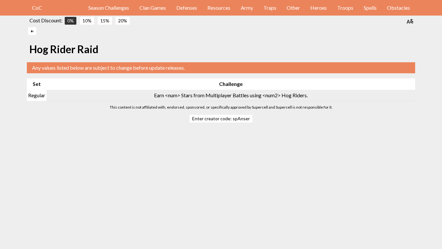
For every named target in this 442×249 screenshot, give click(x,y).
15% (104, 20)
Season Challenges (108, 8)
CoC (37, 8)
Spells (370, 8)
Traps (269, 8)
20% (122, 20)
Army (247, 8)
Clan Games (152, 8)
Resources (218, 8)
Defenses (186, 8)
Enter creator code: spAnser (221, 118)
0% (70, 20)
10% (87, 20)
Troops (345, 8)
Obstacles (398, 8)
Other (293, 8)
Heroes (318, 8)
